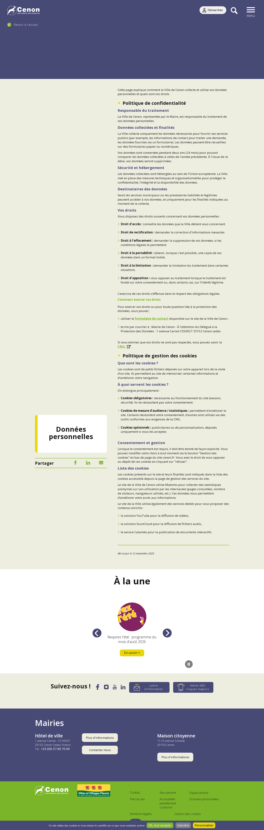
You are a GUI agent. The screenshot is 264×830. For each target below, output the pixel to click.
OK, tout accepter (160, 825)
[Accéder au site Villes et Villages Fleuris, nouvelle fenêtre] (93, 790)
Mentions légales (141, 814)
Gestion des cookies (188, 814)
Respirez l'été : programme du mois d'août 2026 (132, 639)
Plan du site (137, 799)
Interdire (183, 825)
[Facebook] (75, 463)
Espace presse (198, 793)
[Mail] (101, 463)
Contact (135, 792)
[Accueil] (23, 11)
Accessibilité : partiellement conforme (168, 803)
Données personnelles (204, 799)
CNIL (121, 346)
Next (167, 632)
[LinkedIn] (88, 463)
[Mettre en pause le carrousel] (189, 664)
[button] (251, 10)
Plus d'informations (100, 738)
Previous (96, 632)
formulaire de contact (151, 318)
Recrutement (168, 793)
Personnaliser (204, 825)
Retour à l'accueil (26, 24)
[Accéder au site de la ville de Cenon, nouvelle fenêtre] (51, 790)
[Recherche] (234, 10)
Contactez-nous (100, 750)
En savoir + (132, 653)
